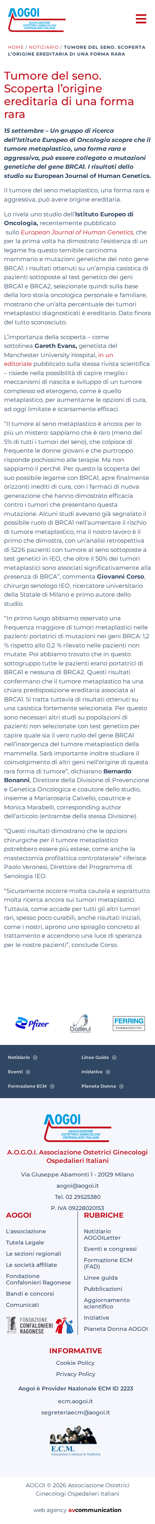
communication (98, 1510)
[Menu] (141, 19)
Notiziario (44, 47)
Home (16, 47)
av (71, 1510)
